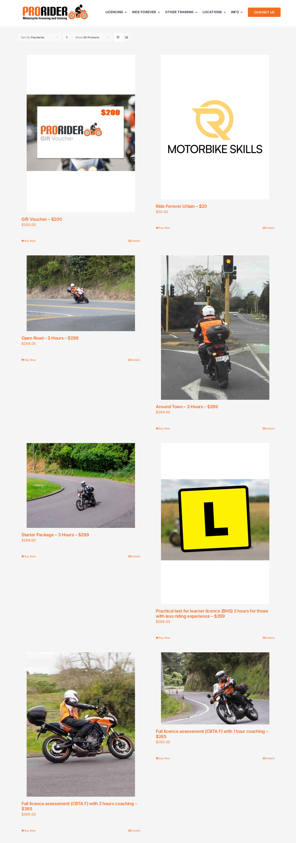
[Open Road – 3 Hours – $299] (80, 293)
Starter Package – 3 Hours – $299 (55, 534)
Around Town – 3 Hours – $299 (187, 406)
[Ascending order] (67, 37)
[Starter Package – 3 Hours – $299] (80, 485)
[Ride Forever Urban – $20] (215, 127)
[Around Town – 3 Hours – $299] (215, 327)
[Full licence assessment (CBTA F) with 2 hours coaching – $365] (80, 724)
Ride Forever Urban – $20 (181, 206)
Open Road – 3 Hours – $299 (49, 338)
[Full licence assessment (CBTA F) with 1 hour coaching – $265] (215, 688)
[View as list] (126, 37)
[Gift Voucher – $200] (80, 133)
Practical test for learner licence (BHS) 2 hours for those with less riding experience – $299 (212, 613)
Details (135, 240)
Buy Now (30, 240)
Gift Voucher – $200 (41, 219)
